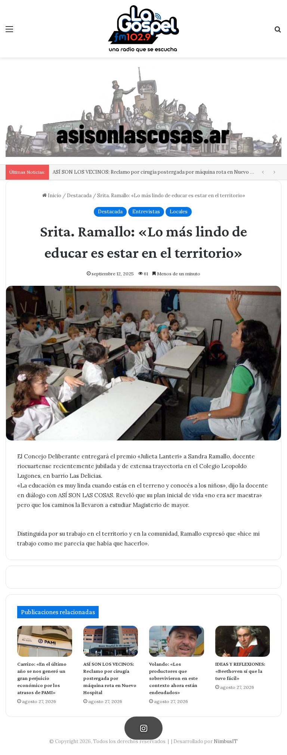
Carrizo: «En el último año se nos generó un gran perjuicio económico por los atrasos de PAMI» (42, 678)
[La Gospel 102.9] (143, 28)
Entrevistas (146, 211)
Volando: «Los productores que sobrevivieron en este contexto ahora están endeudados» (173, 678)
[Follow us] (143, 728)
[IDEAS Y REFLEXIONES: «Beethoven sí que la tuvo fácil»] (242, 641)
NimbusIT (226, 741)
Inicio (54, 195)
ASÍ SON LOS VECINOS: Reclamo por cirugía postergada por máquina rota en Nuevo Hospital (161, 172)
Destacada (79, 195)
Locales (179, 211)
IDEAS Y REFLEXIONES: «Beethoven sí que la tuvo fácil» (240, 671)
